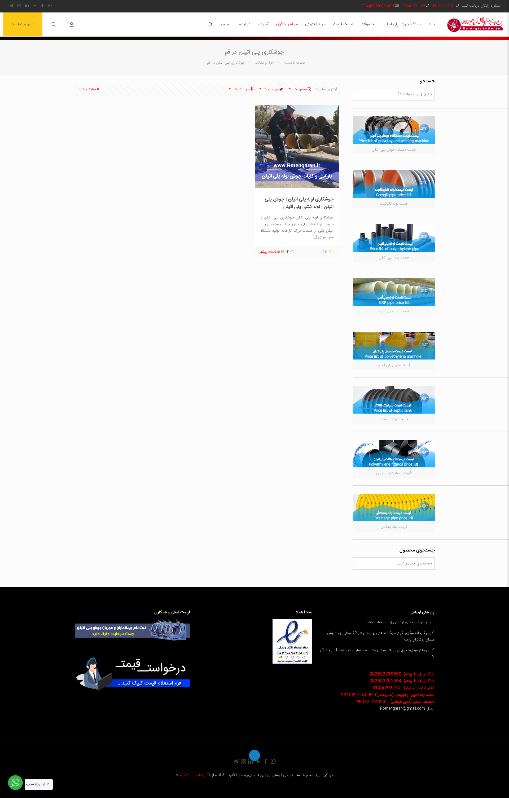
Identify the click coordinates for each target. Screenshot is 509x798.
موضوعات (300, 89)
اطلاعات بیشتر (269, 252)
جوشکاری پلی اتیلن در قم (226, 63)
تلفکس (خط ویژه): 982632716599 (402, 674)
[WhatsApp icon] (50, 6)
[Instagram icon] (19, 6)
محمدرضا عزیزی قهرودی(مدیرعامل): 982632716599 (387, 695)
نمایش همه (87, 89)
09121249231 (443, 6)
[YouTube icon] (35, 6)
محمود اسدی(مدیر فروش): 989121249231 (395, 701)
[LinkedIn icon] (27, 6)
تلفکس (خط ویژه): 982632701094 (402, 681)
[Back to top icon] (254, 755)
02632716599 (413, 6)
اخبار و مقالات (264, 63)
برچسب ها (271, 89)
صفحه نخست (294, 63)
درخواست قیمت (22, 24)
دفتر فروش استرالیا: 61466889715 (403, 688)
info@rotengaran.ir (378, 6)
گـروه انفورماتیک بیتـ (193, 775)
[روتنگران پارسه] (475, 24)
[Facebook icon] (42, 6)
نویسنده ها (241, 89)
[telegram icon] (12, 6)
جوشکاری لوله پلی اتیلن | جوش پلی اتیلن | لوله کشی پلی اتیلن (299, 203)
